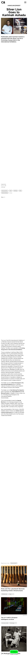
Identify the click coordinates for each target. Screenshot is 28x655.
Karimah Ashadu (5, 192)
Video (20, 190)
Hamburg (15, 190)
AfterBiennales (4, 594)
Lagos (10, 190)
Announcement (4, 190)
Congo (10, 594)
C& (3, 2)
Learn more (25, 615)
